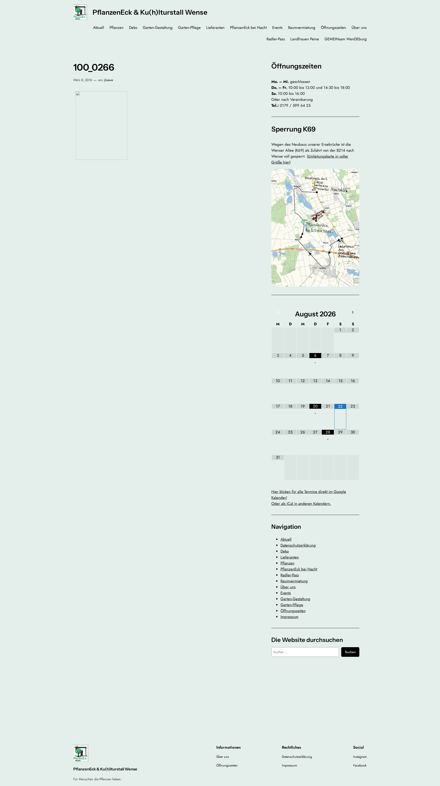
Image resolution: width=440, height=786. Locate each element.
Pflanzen (287, 563)
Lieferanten (289, 557)
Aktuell (286, 539)
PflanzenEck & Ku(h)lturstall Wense (150, 12)
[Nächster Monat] (353, 312)
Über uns (288, 587)
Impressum (289, 616)
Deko (284, 551)
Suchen (350, 652)
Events (285, 593)
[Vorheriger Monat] (278, 312)
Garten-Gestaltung (295, 599)
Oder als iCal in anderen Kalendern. (301, 503)
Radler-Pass (289, 575)
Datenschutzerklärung (298, 545)
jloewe (108, 80)
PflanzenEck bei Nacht (298, 569)
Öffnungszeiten (293, 610)
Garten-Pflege (291, 605)
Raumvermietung (294, 581)
